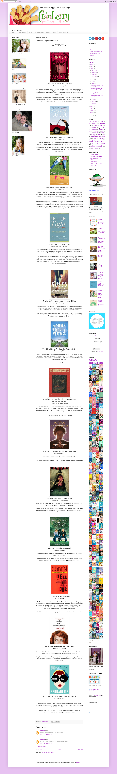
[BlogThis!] (53, 722)
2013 (91, 106)
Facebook (92, 48)
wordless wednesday (96, 146)
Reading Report (93, 141)
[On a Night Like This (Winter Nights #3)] (98, 566)
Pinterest (92, 49)
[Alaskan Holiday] (91, 434)
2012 (91, 108)
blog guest (92, 123)
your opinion (95, 148)
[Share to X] (55, 722)
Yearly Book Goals (64, 32)
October (94, 74)
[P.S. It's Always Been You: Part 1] (94, 560)
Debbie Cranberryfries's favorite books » (96, 641)
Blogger (78, 762)
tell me (103, 143)
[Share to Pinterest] (59, 722)
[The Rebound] (94, 566)
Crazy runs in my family (96, 163)
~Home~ (12, 32)
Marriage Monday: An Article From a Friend (97, 89)
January (94, 103)
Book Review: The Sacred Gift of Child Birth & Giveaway (101, 275)
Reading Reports (51, 32)
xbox (90, 148)
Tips (92, 145)
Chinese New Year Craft (101, 256)
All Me (30, 32)
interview (93, 134)
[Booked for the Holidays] (91, 494)
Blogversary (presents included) (100, 265)
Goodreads (93, 46)
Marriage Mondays (94, 154)
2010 (91, 112)
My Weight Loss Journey (96, 156)
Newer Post (39, 749)
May (93, 81)
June (93, 79)
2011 (91, 110)
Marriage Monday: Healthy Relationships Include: (101, 303)
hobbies (95, 132)
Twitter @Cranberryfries (96, 51)
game (90, 132)
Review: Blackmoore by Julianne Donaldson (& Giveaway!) (101, 240)
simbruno (42, 730)
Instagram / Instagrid (95, 53)
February (94, 101)
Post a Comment (42, 746)
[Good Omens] (98, 483)
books (102, 123)
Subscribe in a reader (97, 335)
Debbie (103, 127)
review (103, 141)
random (99, 140)
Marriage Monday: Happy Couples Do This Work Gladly (100, 294)
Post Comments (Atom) (48, 752)
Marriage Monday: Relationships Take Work (101, 221)
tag (97, 143)
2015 (91, 66)
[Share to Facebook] (57, 722)
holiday (103, 132)
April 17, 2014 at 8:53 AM (46, 743)
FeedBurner (100, 351)
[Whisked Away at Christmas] (94, 615)
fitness (90, 131)
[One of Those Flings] (94, 555)
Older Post (80, 749)
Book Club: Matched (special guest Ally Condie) (101, 230)
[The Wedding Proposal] (94, 505)
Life (104, 134)
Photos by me (93, 161)
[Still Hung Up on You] (101, 566)
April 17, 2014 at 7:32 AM (46, 734)
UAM (96, 145)
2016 (91, 64)
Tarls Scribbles (39, 32)
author (101, 121)
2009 (91, 115)
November (94, 72)
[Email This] (52, 722)
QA (93, 140)
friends (96, 131)
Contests (92, 128)
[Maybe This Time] (98, 516)
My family (102, 138)
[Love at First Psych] (94, 582)
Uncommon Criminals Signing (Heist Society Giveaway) (101, 249)
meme (95, 138)
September (94, 76)
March (93, 99)
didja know (94, 129)
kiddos (99, 134)
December (94, 70)
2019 (91, 62)
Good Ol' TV (93, 165)
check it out (98, 125)
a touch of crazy (93, 121)
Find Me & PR (22, 32)
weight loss (102, 145)
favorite (101, 129)
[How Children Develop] (91, 589)
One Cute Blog (97, 695)
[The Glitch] (94, 516)
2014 (91, 68)
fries (102, 131)
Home (59, 749)
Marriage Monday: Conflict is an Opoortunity (101, 283)
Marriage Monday (98, 136)
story (93, 143)
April (93, 83)
